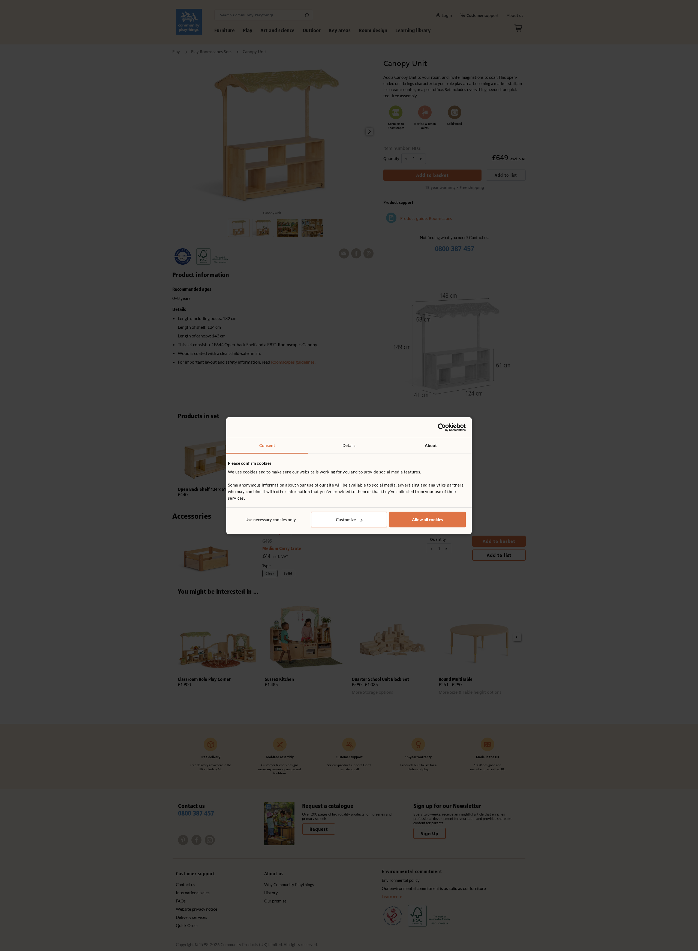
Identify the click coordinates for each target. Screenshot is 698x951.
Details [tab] (349, 445)
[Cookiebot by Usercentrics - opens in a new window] (442, 427)
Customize (346, 519)
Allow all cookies (427, 519)
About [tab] (431, 445)
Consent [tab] (267, 445)
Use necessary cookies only (270, 519)
